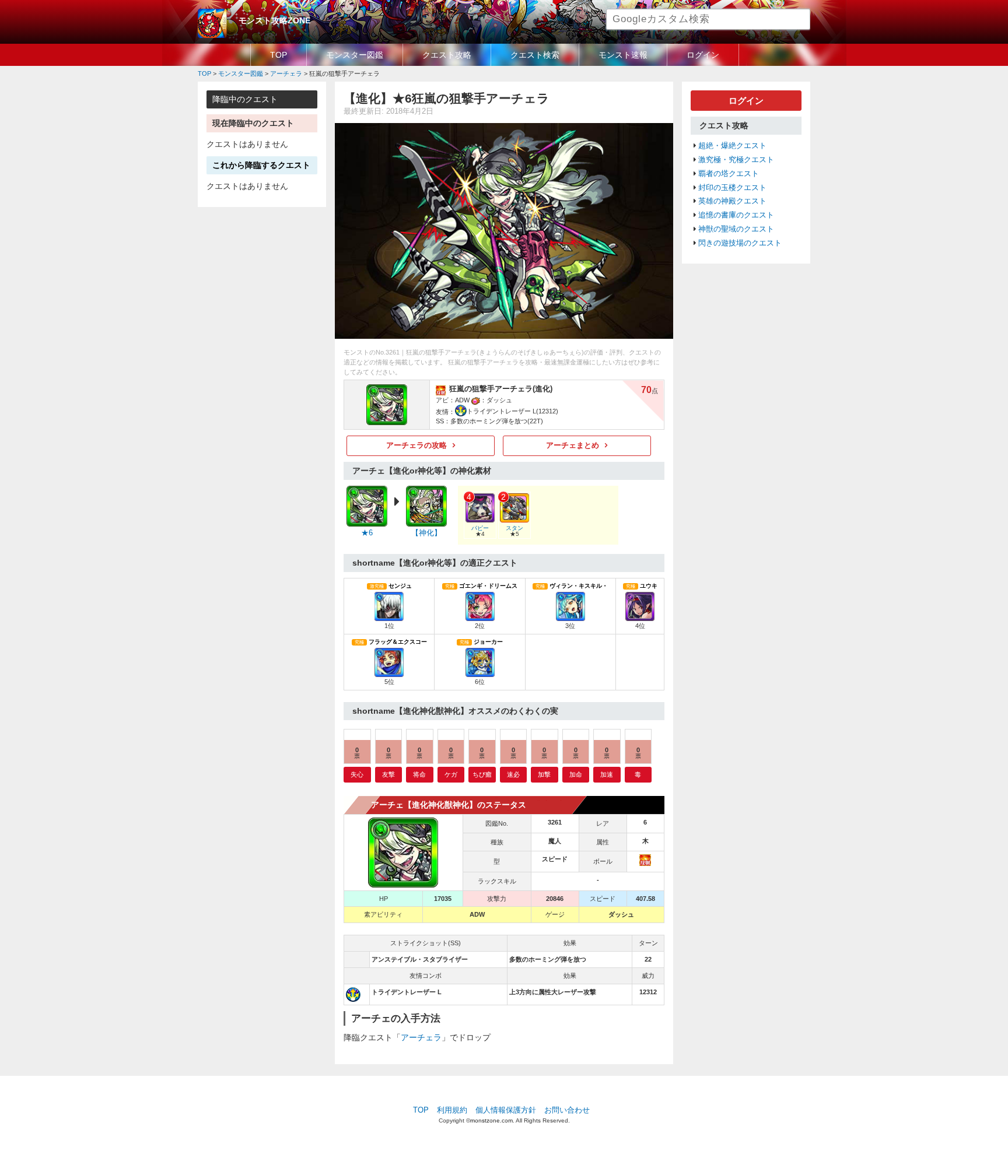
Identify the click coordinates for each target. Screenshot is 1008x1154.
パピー (480, 528)
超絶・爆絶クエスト (732, 146)
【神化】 (426, 533)
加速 (606, 774)
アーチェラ (421, 1037)
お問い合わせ (567, 1110)
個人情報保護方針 (505, 1110)
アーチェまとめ (572, 445)
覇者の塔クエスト (728, 174)
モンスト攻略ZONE (274, 20)
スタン (514, 528)
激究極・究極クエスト (736, 160)
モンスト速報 (623, 54)
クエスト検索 (534, 54)
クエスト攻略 (446, 54)
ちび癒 (482, 774)
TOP (278, 54)
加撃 (544, 774)
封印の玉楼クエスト (732, 188)
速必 (513, 774)
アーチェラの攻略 (416, 445)
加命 (575, 774)
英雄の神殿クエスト (732, 201)
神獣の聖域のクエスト (736, 229)
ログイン (703, 54)
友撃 (388, 774)
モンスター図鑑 (354, 54)
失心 (357, 774)
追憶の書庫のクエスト (736, 215)
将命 (419, 774)
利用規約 (452, 1110)
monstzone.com (491, 1120)
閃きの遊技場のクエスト (740, 243)
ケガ (450, 774)
